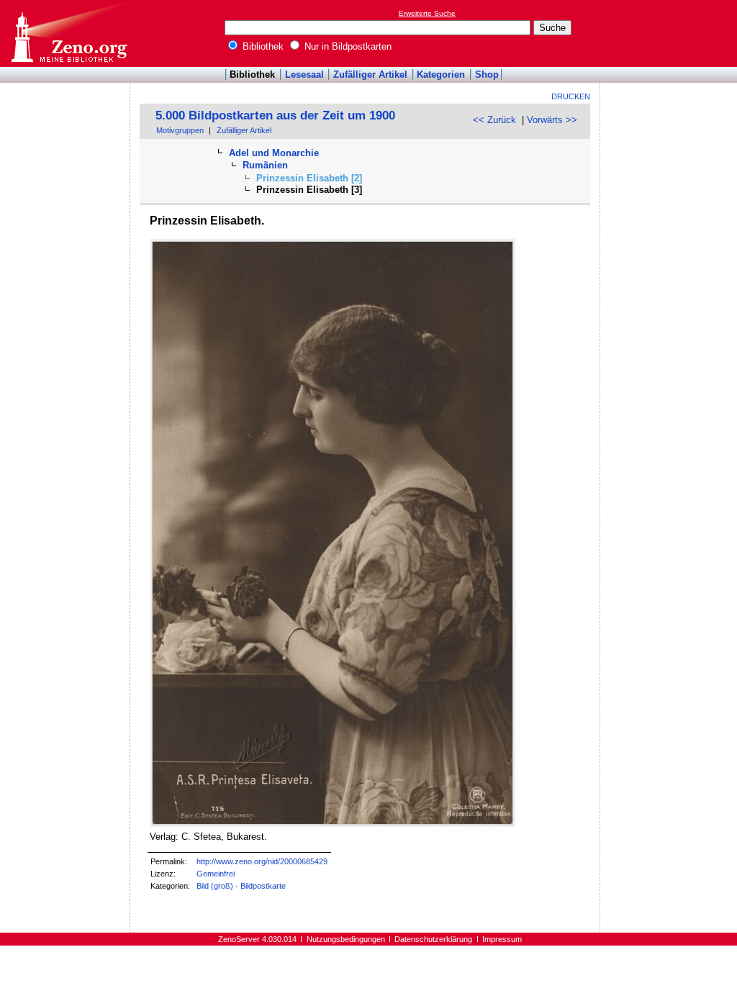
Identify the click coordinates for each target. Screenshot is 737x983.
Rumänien (265, 165)
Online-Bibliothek (68, 33)
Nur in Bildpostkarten (347, 46)
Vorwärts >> (552, 119)
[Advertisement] (671, 33)
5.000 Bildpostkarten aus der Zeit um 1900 (275, 115)
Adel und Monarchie (274, 153)
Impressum (502, 939)
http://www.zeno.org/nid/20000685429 (261, 861)
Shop (487, 74)
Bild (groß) (214, 886)
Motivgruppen (180, 130)
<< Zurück (494, 119)
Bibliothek (262, 46)
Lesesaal (304, 74)
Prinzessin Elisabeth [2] (309, 178)
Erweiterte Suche (427, 13)
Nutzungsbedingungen (346, 939)
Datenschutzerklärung (433, 939)
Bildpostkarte (263, 886)
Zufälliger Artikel (370, 74)
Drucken (570, 96)
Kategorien (441, 74)
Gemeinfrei (215, 873)
